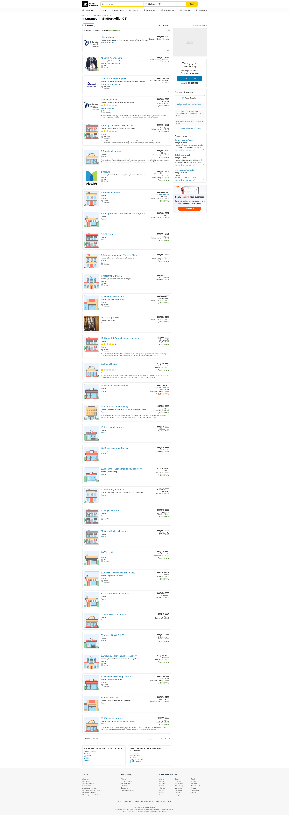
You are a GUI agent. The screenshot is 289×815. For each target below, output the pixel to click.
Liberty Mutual (107, 37)
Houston (178, 781)
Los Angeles (179, 790)
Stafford (87, 760)
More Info (110, 42)
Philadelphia (195, 790)
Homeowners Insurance (127, 40)
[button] (202, 4)
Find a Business (126, 781)
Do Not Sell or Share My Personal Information (138, 801)
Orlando (193, 788)
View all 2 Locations (162, 388)
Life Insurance (113, 61)
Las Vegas (178, 788)
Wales (86, 757)
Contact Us (86, 781)
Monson (87, 753)
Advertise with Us (88, 783)
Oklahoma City (196, 786)
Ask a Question (191, 98)
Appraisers (111, 320)
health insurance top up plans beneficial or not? (189, 122)
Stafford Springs (90, 751)
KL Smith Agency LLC (111, 58)
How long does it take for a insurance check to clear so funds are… (188, 105)
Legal (169, 801)
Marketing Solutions (89, 792)
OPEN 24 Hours (114, 30)
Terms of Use (160, 801)
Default (165, 25)
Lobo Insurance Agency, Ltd (185, 170)
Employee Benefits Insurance (118, 492)
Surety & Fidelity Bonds (116, 299)
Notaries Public (113, 659)
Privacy (118, 801)
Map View (90, 25)
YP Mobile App (126, 783)
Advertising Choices (89, 788)
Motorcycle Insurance (143, 40)
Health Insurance (135, 761)
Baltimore (162, 783)
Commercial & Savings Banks (129, 659)
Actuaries (133, 757)
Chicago (162, 790)
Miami (193, 779)
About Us (85, 779)
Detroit (177, 779)
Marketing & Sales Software (91, 795)
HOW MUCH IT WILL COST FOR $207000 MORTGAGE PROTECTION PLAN (188, 113)
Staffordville (97, 15)
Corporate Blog (87, 786)
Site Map (124, 786)
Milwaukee (194, 781)
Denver (161, 795)
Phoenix (193, 792)
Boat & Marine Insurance (143, 81)
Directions (110, 63)
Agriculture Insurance (115, 451)
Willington (87, 755)
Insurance (104, 40)
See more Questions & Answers (189, 128)
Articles (123, 779)
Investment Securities (137, 175)
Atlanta (161, 779)
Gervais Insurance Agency (113, 79)
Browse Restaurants (128, 790)
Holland (87, 759)
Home (84, 15)
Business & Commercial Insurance (130, 61)
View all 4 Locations (162, 195)
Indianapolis (179, 783)
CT (90, 15)
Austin (161, 781)
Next (168, 738)
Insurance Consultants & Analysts (119, 279)
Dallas (161, 792)
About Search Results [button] (200, 25)
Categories (124, 788)
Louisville (178, 792)
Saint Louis (194, 795)
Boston (161, 786)
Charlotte (162, 788)
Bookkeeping (112, 472)
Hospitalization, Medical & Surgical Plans (122, 128)
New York (194, 783)
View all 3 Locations (162, 174)
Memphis (178, 795)
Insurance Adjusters (115, 679)
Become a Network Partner (91, 790)
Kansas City (179, 786)
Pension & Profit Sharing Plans (118, 175)
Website (103, 42)
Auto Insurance (113, 40)
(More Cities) (174, 775)
